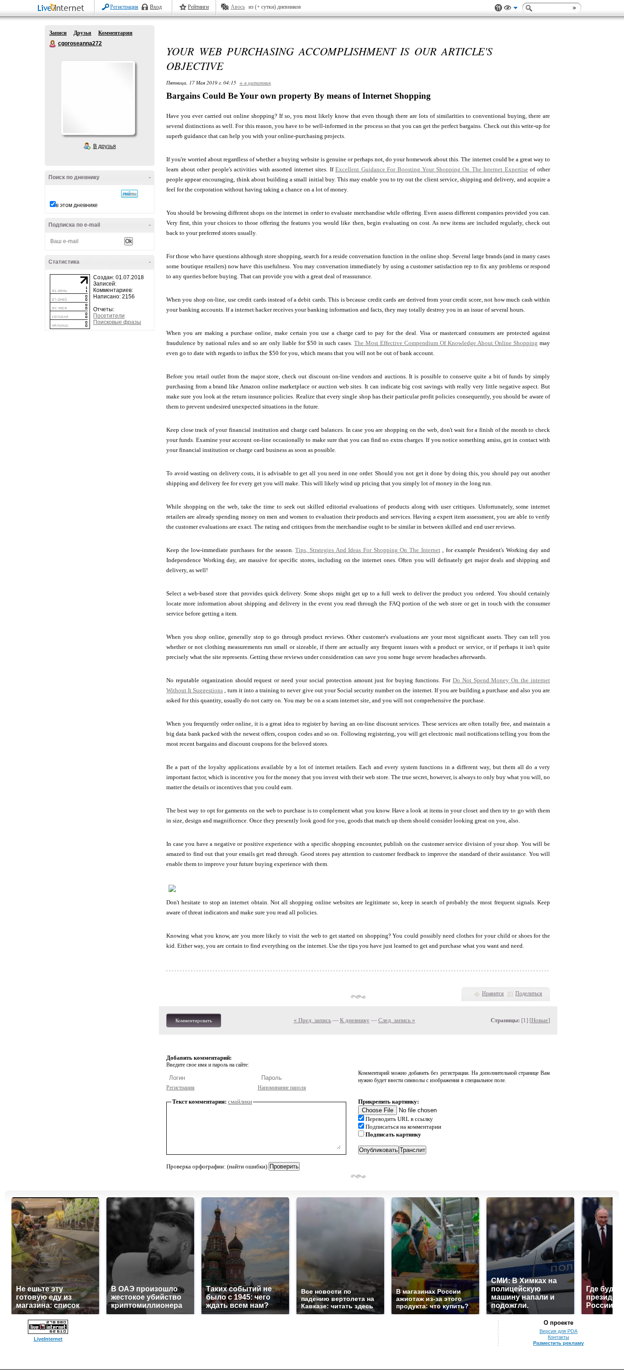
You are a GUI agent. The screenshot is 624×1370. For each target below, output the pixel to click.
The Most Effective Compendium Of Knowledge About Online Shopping (446, 343)
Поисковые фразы (117, 322)
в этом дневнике (77, 205)
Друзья (82, 33)
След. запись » (396, 1020)
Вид (511, 9)
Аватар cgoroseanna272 (97, 98)
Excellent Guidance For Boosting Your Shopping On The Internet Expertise (431, 169)
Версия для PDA (558, 1331)
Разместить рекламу (558, 1343)
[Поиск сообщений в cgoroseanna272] (129, 194)
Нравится (493, 993)
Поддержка (498, 8)
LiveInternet (62, 8)
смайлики (240, 1101)
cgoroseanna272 (53, 44)
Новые (539, 1020)
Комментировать (193, 1020)
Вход (156, 7)
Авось (238, 7)
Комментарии (115, 33)
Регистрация (124, 7)
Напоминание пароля (282, 1087)
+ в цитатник (255, 82)
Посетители (109, 316)
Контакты (558, 1337)
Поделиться (528, 993)
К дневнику (355, 1020)
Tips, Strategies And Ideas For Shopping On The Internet (367, 550)
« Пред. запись (312, 1020)
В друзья (104, 146)
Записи (58, 33)
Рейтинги (198, 7)
